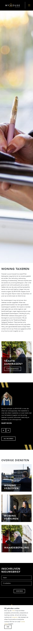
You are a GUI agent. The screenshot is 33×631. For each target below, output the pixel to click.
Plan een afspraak (12, 369)
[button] (3, 430)
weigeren (15, 617)
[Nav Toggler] (29, 5)
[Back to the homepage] (12, 5)
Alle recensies (8, 438)
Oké (13, 611)
